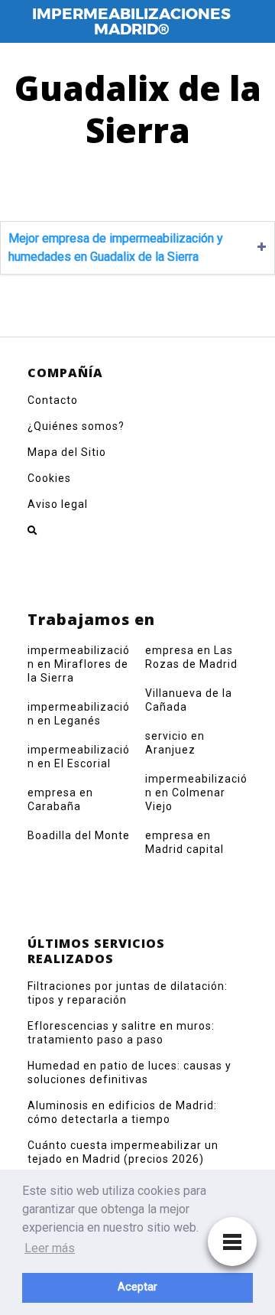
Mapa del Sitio (67, 452)
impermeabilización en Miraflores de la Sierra (79, 664)
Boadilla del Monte (79, 835)
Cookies (49, 478)
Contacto (53, 400)
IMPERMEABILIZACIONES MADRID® (131, 21)
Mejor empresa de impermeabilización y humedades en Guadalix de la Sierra (115, 247)
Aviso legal (58, 504)
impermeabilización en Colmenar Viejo (196, 792)
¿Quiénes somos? (76, 426)
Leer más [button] (49, 1248)
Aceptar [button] (137, 1287)
